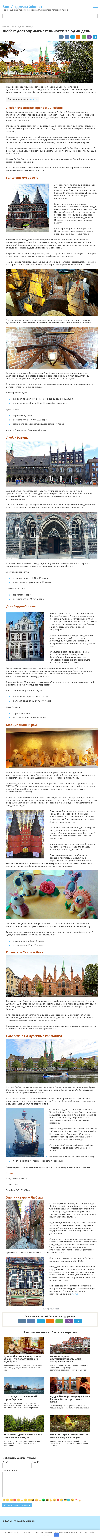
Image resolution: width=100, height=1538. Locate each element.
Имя (5, 1462)
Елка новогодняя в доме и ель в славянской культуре (23, 1436)
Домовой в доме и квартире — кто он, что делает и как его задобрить (22, 1359)
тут (16, 131)
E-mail (35, 1462)
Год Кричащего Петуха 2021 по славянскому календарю (69, 1436)
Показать (33, 99)
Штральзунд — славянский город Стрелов (20, 1398)
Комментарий (9, 1470)
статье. (75, 1293)
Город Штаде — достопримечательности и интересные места (66, 1359)
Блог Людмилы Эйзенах (22, 7)
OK (56, 1535)
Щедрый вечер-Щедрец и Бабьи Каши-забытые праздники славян (70, 1399)
